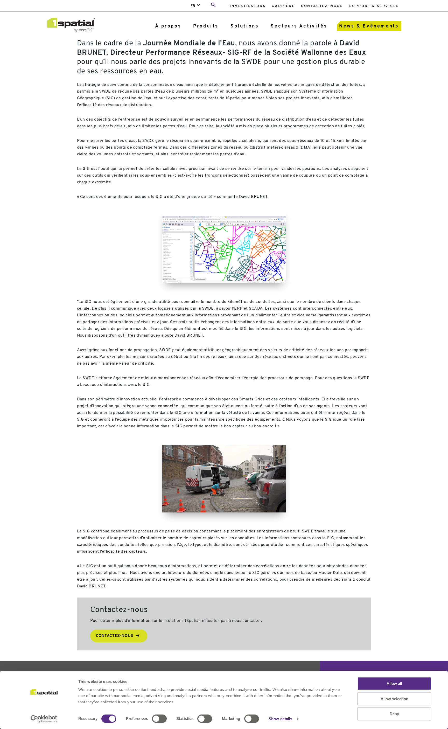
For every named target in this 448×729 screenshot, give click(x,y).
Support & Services (374, 6)
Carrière (283, 6)
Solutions (244, 26)
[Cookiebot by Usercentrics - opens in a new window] (44, 719)
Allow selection (394, 699)
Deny (394, 714)
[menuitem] (248, 5)
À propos (168, 26)
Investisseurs (247, 6)
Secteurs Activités (299, 26)
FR (193, 6)
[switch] (159, 718)
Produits (206, 26)
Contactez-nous (322, 6)
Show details (280, 719)
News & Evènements (369, 26)
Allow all (394, 683)
